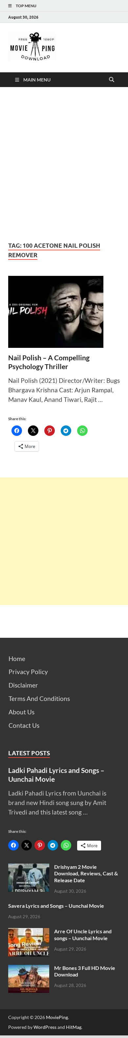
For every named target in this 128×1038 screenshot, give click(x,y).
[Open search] (112, 79)
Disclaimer (23, 685)
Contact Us (24, 725)
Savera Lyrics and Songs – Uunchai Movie (56, 906)
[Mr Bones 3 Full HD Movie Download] (28, 969)
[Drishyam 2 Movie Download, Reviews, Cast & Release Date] (28, 868)
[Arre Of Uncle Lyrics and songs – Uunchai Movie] (28, 932)
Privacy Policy (28, 671)
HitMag (73, 1027)
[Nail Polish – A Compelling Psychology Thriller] (64, 312)
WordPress (44, 1027)
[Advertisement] (64, 164)
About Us (21, 712)
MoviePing (57, 1017)
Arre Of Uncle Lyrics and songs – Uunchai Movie (83, 934)
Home (17, 658)
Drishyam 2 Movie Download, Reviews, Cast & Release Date (86, 874)
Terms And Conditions (39, 698)
